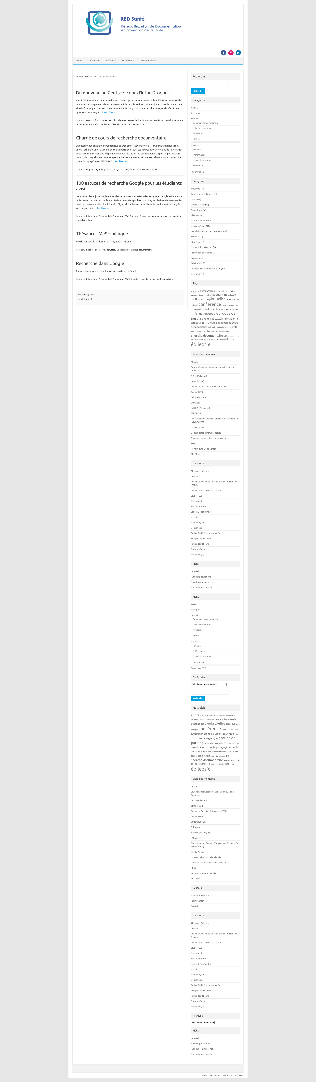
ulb (156, 169)
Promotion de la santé (201, 253)
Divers (89, 120)
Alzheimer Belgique (200, 471)
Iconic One (207, 1075)
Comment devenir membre (205, 123)
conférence (209, 304)
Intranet (127, 61)
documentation (102, 124)
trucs (90, 220)
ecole (224, 309)
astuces (155, 216)
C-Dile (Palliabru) (199, 376)
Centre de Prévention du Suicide (206, 490)
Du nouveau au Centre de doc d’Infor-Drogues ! (124, 92)
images (218, 319)
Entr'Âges (195, 403)
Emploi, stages (93, 169)
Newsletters (198, 133)
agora (195, 290)
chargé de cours (120, 169)
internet (115, 124)
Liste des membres (202, 128)
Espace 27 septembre (201, 512)
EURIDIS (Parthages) (200, 408)
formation (201, 313)
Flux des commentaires (202, 582)
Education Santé (198, 506)
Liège (201, 323)
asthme (231, 295)
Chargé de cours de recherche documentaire (121, 137)
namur (207, 323)
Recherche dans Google (100, 263)
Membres (195, 236)
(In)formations (200, 155)
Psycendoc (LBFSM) (200, 544)
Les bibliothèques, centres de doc (125, 120)
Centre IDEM (197, 392)
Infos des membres (200, 220)
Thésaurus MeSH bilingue (102, 233)
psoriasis (214, 332)
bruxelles (218, 299)
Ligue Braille (196, 528)
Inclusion (195, 517)
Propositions (197, 258)
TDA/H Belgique (198, 554)
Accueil (79, 61)
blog (208, 299)
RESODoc (195, 454)
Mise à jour (196, 242)
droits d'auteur (212, 309)
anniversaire (220, 291)
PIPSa (193, 443)
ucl (224, 339)
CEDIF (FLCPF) (197, 381)
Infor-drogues (197, 522)
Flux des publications (201, 577)
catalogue (171, 120)
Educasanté (196, 501)
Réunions (197, 149)
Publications (197, 263)
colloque (194, 305)
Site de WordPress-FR (201, 587)
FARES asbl (196, 413)
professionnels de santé (221, 327)
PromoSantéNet (198, 901)
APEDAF (195, 362)
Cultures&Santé (228, 305)
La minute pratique (202, 160)
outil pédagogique (220, 322)
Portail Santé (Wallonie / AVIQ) (205, 533)
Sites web (134, 216)
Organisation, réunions (201, 247)
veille (232, 339)
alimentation (207, 290)
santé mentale (203, 339)
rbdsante (221, 332)
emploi (231, 309)
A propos (95, 61)
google (163, 216)
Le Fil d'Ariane (197, 427)
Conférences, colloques (202, 194)
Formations (196, 210)
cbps (237, 299)
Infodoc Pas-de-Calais (201, 895)
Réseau (110, 61)
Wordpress (238, 1075)
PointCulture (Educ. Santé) (203, 449)
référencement (230, 336)
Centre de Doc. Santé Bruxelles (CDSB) (209, 386)
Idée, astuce (92, 216)
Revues (196, 139)
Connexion (196, 571)
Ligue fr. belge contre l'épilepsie (206, 433)
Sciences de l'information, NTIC (114, 216)
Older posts (85, 299)
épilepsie (201, 344)
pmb (209, 327)
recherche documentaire (132, 124)
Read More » (108, 112)
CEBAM (194, 476)
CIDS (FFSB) (196, 496)
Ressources (198, 165)
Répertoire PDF (149, 61)
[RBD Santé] (158, 38)
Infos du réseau (100, 120)
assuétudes (159, 120)
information (228, 318)
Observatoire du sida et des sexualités (209, 438)
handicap (209, 318)
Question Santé (198, 549)
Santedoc (195, 906)
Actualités (195, 189)
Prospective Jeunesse (201, 538)
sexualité (214, 339)
